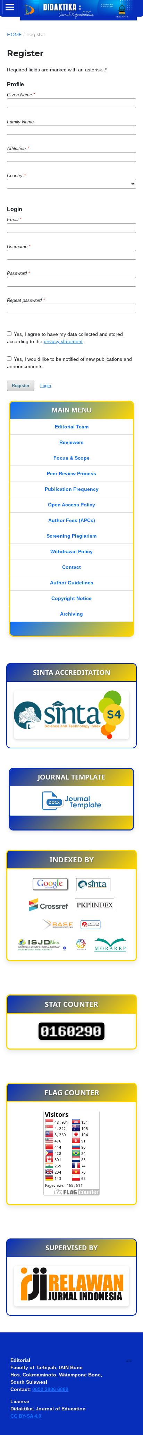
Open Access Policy (71, 504)
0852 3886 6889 (50, 1389)
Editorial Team (72, 426)
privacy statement (63, 341)
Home (14, 34)
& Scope (79, 458)
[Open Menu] (10, 7)
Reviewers (71, 442)
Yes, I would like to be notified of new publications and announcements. (69, 362)
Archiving (71, 614)
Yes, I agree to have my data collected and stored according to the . (65, 337)
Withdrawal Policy (71, 551)
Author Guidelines (71, 582)
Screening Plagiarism (71, 536)
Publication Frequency (72, 489)
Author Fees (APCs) (71, 520)
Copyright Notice (71, 598)
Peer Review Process (71, 473)
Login (45, 385)
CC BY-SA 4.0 (25, 1416)
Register (21, 385)
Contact (71, 567)
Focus (60, 458)
